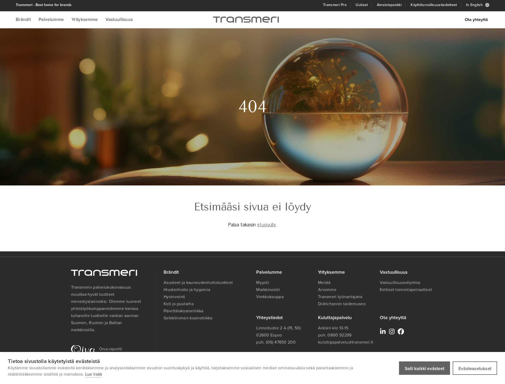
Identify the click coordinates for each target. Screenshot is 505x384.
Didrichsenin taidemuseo (342, 304)
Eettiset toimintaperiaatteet (406, 290)
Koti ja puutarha (179, 304)
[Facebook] (401, 331)
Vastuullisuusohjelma (400, 282)
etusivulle (266, 224)
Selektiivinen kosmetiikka (188, 318)
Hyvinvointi (174, 297)
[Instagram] (392, 331)
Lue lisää (93, 374)
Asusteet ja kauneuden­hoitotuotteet (198, 282)
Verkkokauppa (270, 297)
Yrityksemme (85, 19)
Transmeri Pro (335, 5)
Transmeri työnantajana (340, 297)
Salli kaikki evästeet (424, 368)
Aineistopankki (389, 5)
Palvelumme (51, 19)
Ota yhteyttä (476, 20)
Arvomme (327, 290)
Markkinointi (268, 290)
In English (474, 5)
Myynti (262, 282)
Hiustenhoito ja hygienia (187, 290)
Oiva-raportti (110, 349)
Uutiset (362, 5)
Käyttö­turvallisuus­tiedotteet (434, 5)
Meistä (324, 282)
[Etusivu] (246, 20)
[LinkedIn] (383, 331)
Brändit (23, 19)
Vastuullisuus (119, 19)
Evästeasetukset (474, 368)
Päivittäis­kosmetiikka (183, 311)
